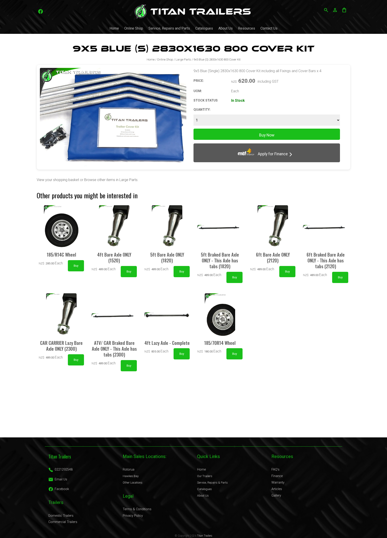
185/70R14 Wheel (220, 342)
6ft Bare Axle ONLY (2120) (273, 257)
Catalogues (204, 28)
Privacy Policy (133, 516)
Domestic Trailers (60, 516)
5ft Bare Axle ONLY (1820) (167, 257)
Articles (276, 489)
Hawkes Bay (131, 476)
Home (114, 28)
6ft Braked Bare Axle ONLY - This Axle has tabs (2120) (326, 260)
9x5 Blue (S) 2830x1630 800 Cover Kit (217, 59)
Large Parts (183, 59)
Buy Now (266, 135)
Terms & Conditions (137, 509)
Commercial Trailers (62, 522)
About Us (225, 28)
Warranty (277, 482)
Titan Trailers (204, 535)
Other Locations (132, 482)
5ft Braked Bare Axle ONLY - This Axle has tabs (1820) (220, 260)
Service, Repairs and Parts (169, 28)
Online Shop (133, 28)
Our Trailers (204, 476)
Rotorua (128, 469)
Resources (246, 28)
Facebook (62, 489)
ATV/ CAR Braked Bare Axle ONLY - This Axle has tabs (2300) (114, 348)
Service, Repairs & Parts (212, 482)
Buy (76, 265)
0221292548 (64, 469)
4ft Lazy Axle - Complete (167, 342)
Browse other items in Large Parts (111, 180)
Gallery (276, 495)
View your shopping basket (58, 180)
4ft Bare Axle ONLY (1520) (114, 257)
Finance (277, 476)
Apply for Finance (271, 154)
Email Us (61, 479)
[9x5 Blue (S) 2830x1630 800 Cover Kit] (113, 165)
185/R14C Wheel (61, 254)
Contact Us (268, 28)
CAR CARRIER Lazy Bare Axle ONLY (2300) (61, 345)
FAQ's (275, 469)
